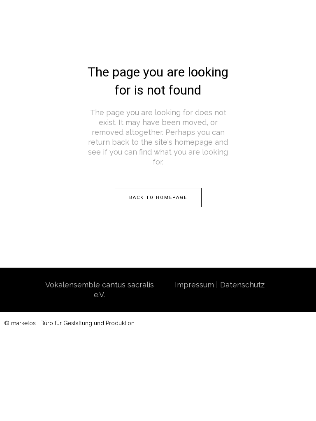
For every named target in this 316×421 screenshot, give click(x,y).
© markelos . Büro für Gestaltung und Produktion (69, 323)
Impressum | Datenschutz (220, 284)
